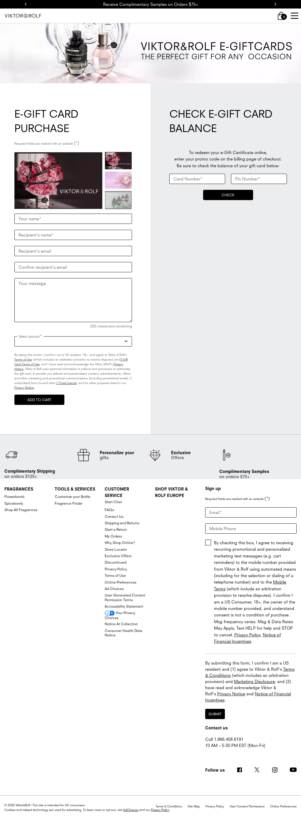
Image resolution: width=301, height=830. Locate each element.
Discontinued (115, 562)
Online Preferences (120, 582)
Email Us (213, 751)
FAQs (109, 510)
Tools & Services (75, 488)
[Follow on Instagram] (274, 769)
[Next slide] (275, 4)
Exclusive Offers (118, 556)
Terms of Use (23, 359)
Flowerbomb (14, 496)
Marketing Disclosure (254, 681)
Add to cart (39, 400)
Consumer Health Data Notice (123, 633)
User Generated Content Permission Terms (125, 597)
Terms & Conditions (168, 806)
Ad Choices (114, 588)
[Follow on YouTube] (293, 770)
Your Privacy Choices (120, 615)
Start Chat (113, 502)
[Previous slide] (25, 4)
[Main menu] (294, 16)
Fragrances (18, 488)
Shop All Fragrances (20, 510)
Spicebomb (13, 503)
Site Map (194, 806)
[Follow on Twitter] (257, 769)
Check (228, 195)
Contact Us (114, 516)
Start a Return (116, 529)
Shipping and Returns (122, 523)
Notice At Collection (121, 624)
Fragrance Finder (69, 503)
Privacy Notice (24, 387)
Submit (215, 714)
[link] (281, 16)
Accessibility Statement (124, 606)
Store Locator (116, 549)
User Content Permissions (247, 806)
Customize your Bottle (72, 496)
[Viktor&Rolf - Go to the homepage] (23, 16)
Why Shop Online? (120, 542)
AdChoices (130, 810)
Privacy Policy (116, 569)
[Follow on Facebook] (239, 770)
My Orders (113, 536)
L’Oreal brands (66, 383)
